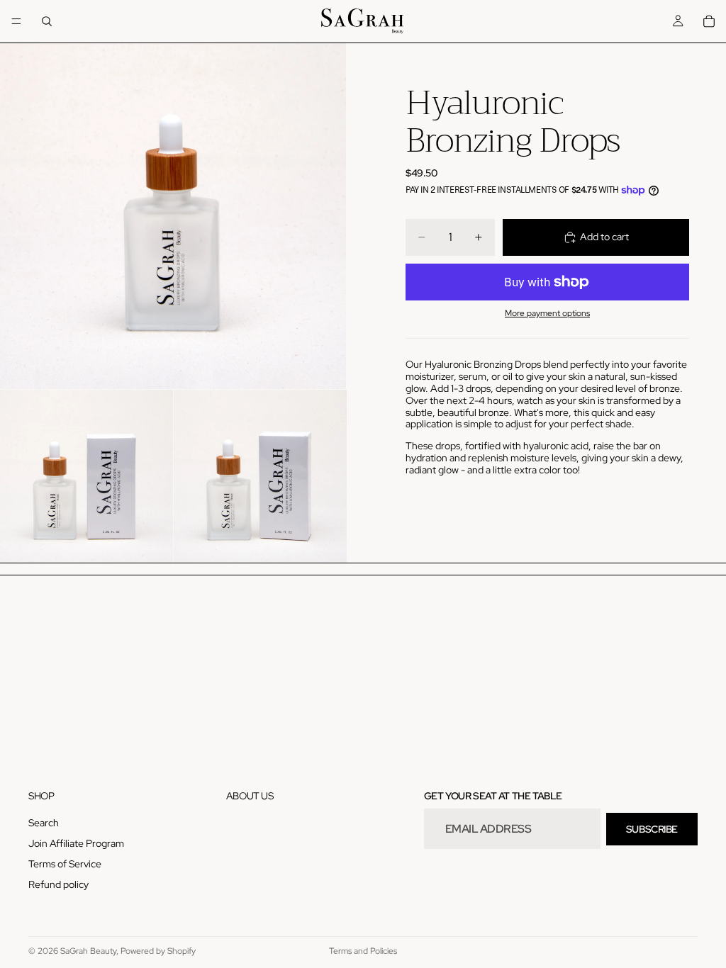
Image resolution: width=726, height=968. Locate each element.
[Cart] (709, 21)
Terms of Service (64, 863)
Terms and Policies (363, 951)
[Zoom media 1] (173, 216)
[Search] (46, 21)
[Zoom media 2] (86, 476)
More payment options (547, 313)
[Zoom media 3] (260, 476)
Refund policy (58, 884)
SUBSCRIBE (652, 829)
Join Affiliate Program (76, 844)
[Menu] (16, 21)
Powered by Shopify (158, 951)
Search (43, 823)
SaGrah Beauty (88, 951)
